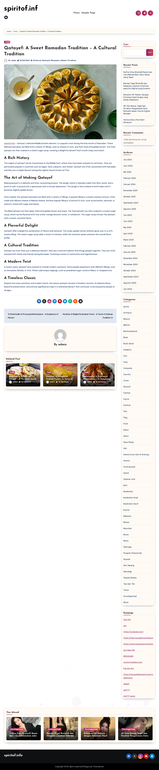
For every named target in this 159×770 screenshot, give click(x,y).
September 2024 (130, 277)
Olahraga (127, 547)
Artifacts (127, 313)
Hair (125, 448)
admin (13, 61)
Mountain (127, 528)
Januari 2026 (129, 184)
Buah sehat (128, 344)
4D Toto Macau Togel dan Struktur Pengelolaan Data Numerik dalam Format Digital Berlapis (136, 110)
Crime (126, 380)
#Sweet (63, 61)
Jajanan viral (129, 479)
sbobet (126, 684)
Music (126, 541)
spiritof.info (9, 143)
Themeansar (98, 766)
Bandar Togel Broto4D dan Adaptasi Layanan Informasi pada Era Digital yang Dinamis (136, 86)
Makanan (127, 516)
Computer (127, 368)
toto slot (127, 620)
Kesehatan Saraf (130, 504)
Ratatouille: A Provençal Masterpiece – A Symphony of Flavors (96, 379)
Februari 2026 (129, 178)
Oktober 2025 (129, 197)
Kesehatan (128, 491)
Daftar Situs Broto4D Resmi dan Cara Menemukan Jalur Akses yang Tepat (137, 74)
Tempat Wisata (130, 578)
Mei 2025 (127, 227)
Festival (126, 405)
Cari (125, 44)
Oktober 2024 (129, 270)
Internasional (129, 467)
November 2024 (130, 264)
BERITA (126, 325)
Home (76, 13)
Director (127, 387)
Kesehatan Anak (130, 498)
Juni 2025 (128, 221)
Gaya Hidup (128, 442)
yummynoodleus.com (132, 662)
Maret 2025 (128, 240)
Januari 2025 (129, 252)
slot (125, 626)
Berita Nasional (130, 331)
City (125, 356)
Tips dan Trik (129, 584)
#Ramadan (55, 61)
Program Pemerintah (132, 553)
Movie (126, 535)
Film (125, 411)
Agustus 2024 (129, 283)
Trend (126, 590)
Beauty (126, 319)
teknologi (127, 571)
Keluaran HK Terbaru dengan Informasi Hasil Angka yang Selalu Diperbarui (136, 97)
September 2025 (130, 203)
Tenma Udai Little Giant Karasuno (134, 121)
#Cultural (37, 61)
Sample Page (88, 13)
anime (126, 307)
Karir (125, 485)
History (126, 461)
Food (7, 42)
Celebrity (127, 350)
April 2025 (128, 234)
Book (125, 337)
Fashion (126, 393)
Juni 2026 (128, 166)
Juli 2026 (127, 160)
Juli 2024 (127, 289)
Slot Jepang (128, 565)
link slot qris (128, 668)
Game (126, 430)
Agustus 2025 (129, 209)
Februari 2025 (129, 246)
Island (126, 473)
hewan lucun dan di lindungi (136, 454)
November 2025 (130, 190)
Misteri (126, 522)
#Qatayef (46, 61)
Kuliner (126, 510)
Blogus (87, 766)
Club (125, 362)
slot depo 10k (129, 650)
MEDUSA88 (128, 656)
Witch (126, 602)
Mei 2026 (127, 172)
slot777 (126, 690)
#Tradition (71, 61)
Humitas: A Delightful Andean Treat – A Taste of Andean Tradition (59, 379)
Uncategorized (130, 596)
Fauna (126, 399)
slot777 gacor (129, 696)
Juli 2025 (127, 215)
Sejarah (126, 559)
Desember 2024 (130, 258)
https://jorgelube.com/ (133, 632)
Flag (125, 417)
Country (127, 374)
